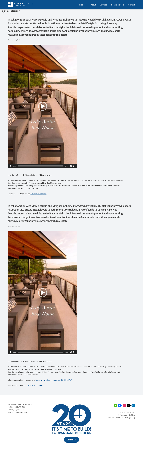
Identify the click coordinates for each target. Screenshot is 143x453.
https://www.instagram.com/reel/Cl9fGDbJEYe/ (53, 380)
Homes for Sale (117, 5)
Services (103, 5)
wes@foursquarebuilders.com (19, 412)
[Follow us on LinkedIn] (133, 405)
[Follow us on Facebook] (120, 405)
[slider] (40, 165)
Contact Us (71, 439)
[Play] (11, 166)
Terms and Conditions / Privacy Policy (120, 417)
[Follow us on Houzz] (115, 405)
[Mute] (71, 166)
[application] (42, 106)
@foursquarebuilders (38, 194)
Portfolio (83, 5)
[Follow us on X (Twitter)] (129, 405)
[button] (42, 106)
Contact (131, 5)
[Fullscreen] (74, 166)
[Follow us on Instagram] (124, 405)
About (93, 5)
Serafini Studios (129, 412)
